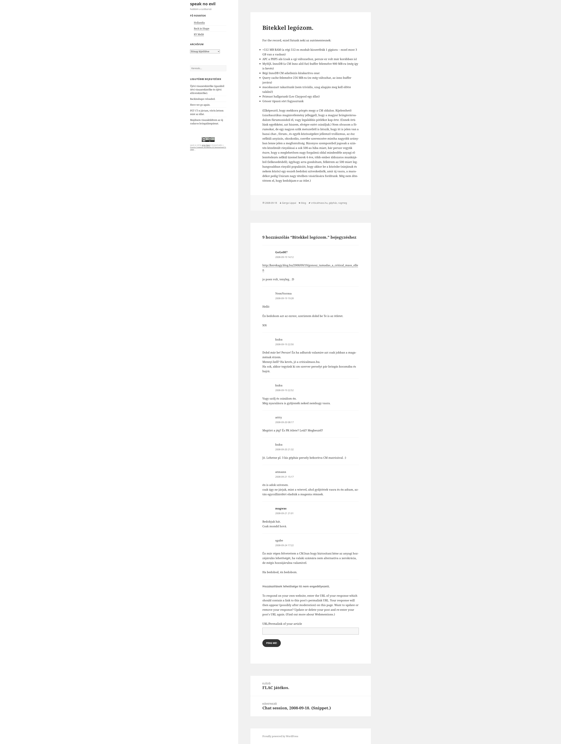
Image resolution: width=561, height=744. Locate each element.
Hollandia (199, 22)
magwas (280, 508)
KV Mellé (199, 34)
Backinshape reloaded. (202, 99)
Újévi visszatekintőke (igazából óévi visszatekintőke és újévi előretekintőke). (207, 89)
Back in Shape (201, 28)
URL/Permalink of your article (282, 624)
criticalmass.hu (319, 202)
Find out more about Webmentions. (310, 614)
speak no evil (202, 3)
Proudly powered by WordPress (280, 736)
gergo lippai (206, 145)
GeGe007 (281, 252)
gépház (333, 202)
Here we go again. (200, 104)
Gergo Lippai (289, 202)
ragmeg (342, 202)
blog (303, 202)
